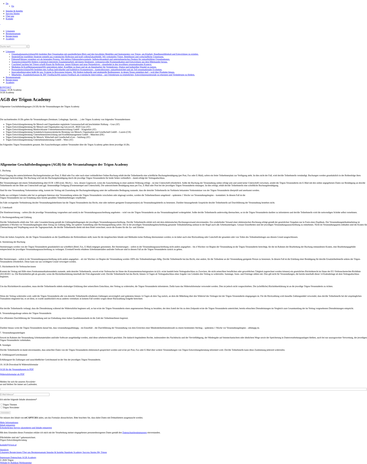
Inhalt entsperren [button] (7, 425)
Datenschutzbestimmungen (134, 432)
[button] (7, 3)
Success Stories (13, 13)
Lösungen (10, 31)
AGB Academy (29, 457)
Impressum (5, 457)
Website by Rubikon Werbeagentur (16, 462)
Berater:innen (12, 36)
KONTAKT (5, 87)
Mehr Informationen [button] (9, 422)
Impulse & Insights (14, 11)
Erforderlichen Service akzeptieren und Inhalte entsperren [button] (26, 427)
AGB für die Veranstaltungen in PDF (17, 369)
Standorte (4, 450)
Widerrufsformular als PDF (12, 374)
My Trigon (102, 452)
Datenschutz (16, 457)
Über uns (10, 16)
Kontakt (9, 18)
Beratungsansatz (13, 33)
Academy (10, 39)
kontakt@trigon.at (8, 445)
